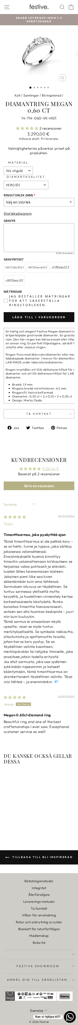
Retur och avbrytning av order (39, 922)
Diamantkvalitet (26, 176)
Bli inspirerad (51, 95)
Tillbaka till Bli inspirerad (42, 857)
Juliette (11, 347)
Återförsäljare (39, 895)
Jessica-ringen (35, 347)
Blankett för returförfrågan (39, 929)
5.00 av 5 (50, 468)
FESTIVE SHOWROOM (38, 966)
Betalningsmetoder (39, 881)
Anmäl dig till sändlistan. (38, 979)
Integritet (39, 888)
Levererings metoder (39, 901)
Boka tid (39, 943)
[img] (15, 517)
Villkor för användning (39, 915)
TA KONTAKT (39, 413)
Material (18, 162)
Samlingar (31, 95)
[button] (27, 128)
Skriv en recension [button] (39, 486)
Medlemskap (39, 936)
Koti (18, 95)
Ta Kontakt (39, 908)
